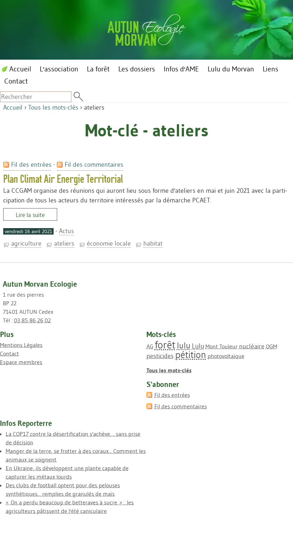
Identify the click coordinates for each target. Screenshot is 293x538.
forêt (165, 344)
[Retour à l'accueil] (147, 28)
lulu (183, 345)
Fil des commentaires (94, 165)
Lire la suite (30, 214)
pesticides (160, 356)
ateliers (64, 243)
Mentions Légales (21, 344)
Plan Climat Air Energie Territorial (63, 179)
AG (149, 346)
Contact (9, 353)
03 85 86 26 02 (32, 320)
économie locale (109, 243)
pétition (190, 355)
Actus (66, 231)
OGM (271, 346)
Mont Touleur (221, 346)
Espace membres (21, 362)
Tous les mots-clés (53, 107)
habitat (153, 243)
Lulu (198, 346)
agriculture (26, 243)
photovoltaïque (226, 355)
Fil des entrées (31, 165)
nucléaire (251, 346)
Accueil (13, 107)
